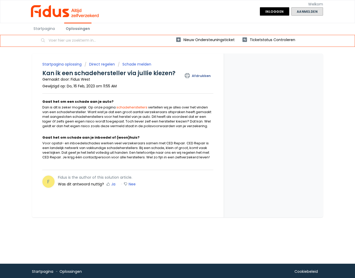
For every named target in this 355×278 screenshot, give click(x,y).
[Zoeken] (43, 41)
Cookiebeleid (306, 271)
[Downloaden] (168, 70)
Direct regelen (102, 64)
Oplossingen (78, 28)
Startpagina (44, 28)
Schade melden (136, 64)
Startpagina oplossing (62, 64)
